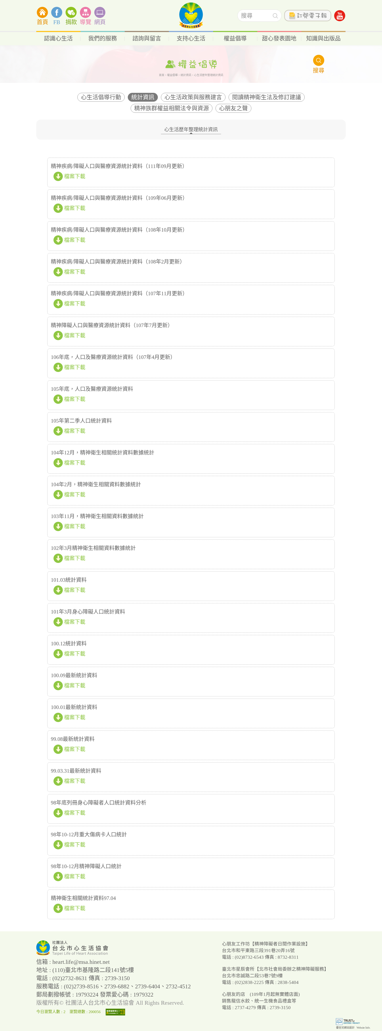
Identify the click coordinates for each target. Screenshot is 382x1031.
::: (1, 6)
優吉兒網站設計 (345, 1027)
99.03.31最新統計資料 (76, 771)
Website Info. (364, 1027)
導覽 (85, 22)
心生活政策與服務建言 (193, 97)
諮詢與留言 (146, 38)
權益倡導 (235, 38)
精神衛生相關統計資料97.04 (83, 898)
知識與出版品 (323, 38)
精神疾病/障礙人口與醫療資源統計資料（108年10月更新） (119, 230)
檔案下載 (74, 176)
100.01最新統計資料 (74, 707)
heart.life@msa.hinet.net (81, 962)
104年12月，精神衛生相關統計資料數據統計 (102, 452)
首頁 (42, 22)
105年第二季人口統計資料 (81, 421)
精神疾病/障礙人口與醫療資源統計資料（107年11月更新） (119, 293)
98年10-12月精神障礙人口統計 (86, 866)
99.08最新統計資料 (73, 739)
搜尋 (275, 16)
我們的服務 (102, 38)
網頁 (100, 22)
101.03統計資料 (69, 580)
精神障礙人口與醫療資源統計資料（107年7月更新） (112, 325)
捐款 (71, 22)
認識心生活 (58, 38)
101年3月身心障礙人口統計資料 (88, 612)
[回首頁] (72, 954)
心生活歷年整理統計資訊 (191, 129)
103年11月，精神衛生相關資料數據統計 (97, 516)
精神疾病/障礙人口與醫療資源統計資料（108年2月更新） (118, 262)
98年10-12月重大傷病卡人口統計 (89, 834)
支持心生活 (191, 38)
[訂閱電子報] (307, 16)
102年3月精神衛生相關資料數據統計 (93, 548)
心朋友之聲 (233, 108)
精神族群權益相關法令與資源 (171, 108)
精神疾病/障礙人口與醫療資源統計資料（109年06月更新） (119, 198)
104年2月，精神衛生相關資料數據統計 (96, 484)
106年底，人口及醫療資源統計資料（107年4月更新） (113, 357)
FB (56, 22)
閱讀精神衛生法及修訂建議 (266, 97)
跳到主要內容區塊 (14, 3)
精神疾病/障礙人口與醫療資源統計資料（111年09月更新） (119, 166)
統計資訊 (186, 75)
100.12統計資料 (69, 643)
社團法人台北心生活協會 (191, 15)
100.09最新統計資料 (74, 675)
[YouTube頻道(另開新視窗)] (340, 16)
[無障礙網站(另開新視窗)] (116, 1012)
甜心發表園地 (279, 38)
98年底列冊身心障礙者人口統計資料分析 (98, 803)
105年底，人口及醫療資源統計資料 (92, 389)
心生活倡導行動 (101, 97)
